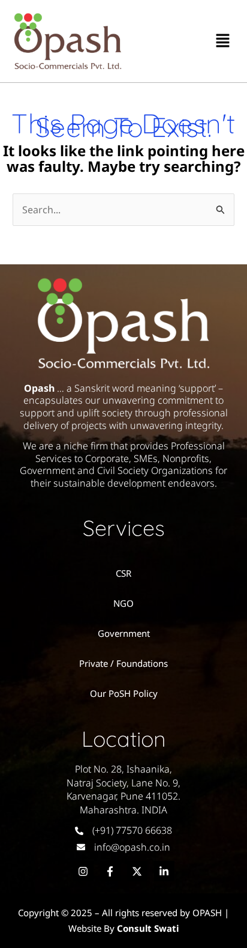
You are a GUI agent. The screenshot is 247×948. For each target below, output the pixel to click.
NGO (123, 603)
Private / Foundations (123, 663)
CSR (123, 573)
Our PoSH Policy (124, 693)
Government (124, 633)
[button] (223, 40)
